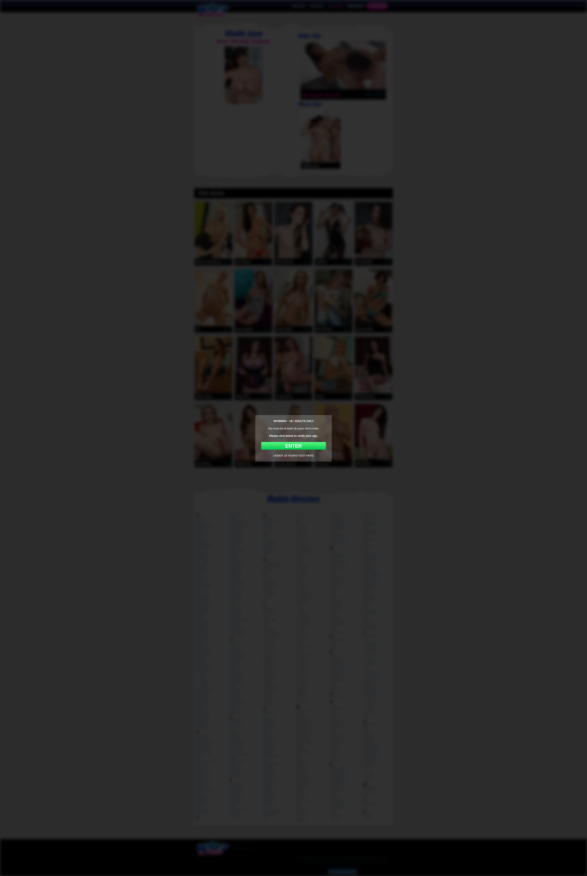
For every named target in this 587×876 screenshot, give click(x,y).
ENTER (293, 446)
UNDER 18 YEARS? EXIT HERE (293, 455)
